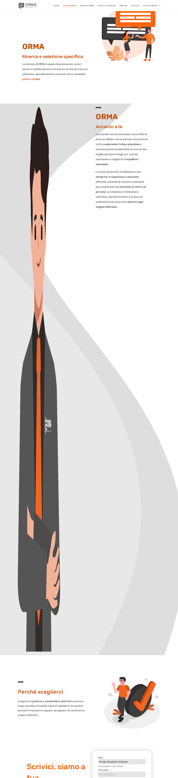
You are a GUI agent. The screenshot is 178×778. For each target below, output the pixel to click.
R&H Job (123, 6)
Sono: (101, 757)
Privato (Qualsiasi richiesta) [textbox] (113, 761)
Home (56, 6)
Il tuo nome (103, 770)
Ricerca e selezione (107, 6)
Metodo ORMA (87, 6)
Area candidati (150, 6)
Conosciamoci (69, 6)
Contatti (135, 6)
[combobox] (122, 761)
